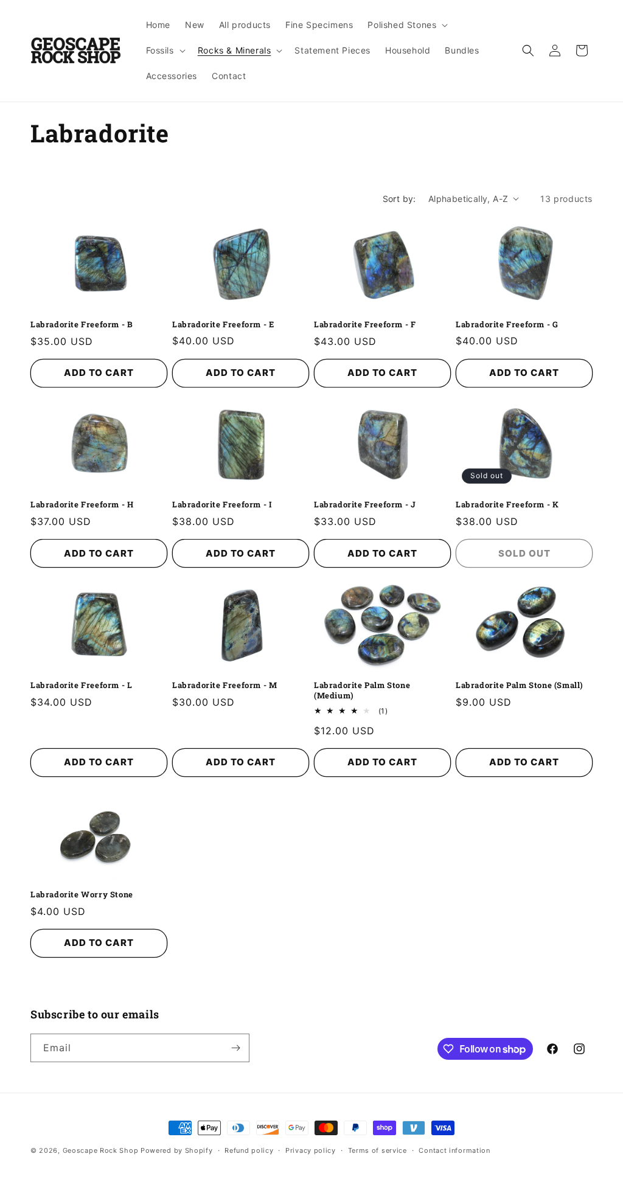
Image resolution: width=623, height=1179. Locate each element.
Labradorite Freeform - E (223, 324)
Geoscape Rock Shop (101, 1150)
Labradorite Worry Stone (81, 894)
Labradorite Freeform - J (365, 504)
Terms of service (377, 1150)
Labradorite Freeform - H (81, 504)
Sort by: (399, 198)
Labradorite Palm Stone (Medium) (362, 690)
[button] (406, 25)
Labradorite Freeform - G (507, 324)
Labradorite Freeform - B (81, 324)
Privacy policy (310, 1150)
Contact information (454, 1150)
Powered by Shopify (177, 1150)
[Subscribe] (235, 1048)
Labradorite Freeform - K (507, 504)
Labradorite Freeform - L (81, 685)
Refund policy (248, 1150)
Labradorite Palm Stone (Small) (519, 685)
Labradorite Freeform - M (224, 685)
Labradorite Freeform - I (222, 504)
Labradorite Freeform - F (365, 324)
